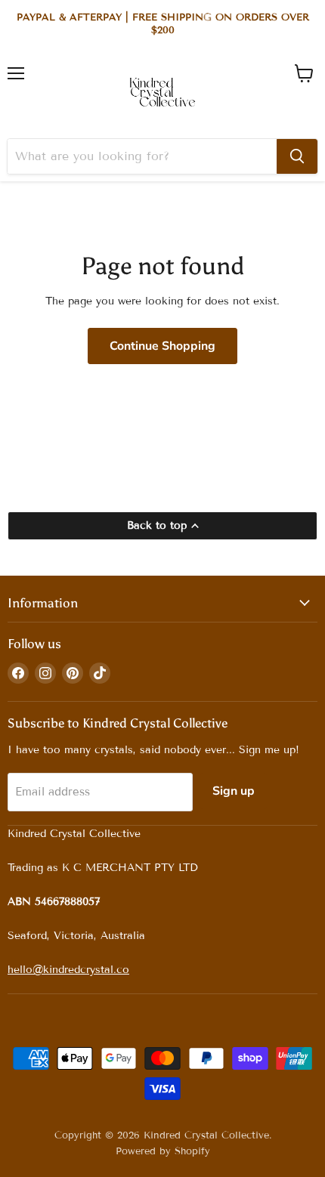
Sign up (233, 791)
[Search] (297, 156)
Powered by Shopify (163, 1151)
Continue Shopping (162, 346)
